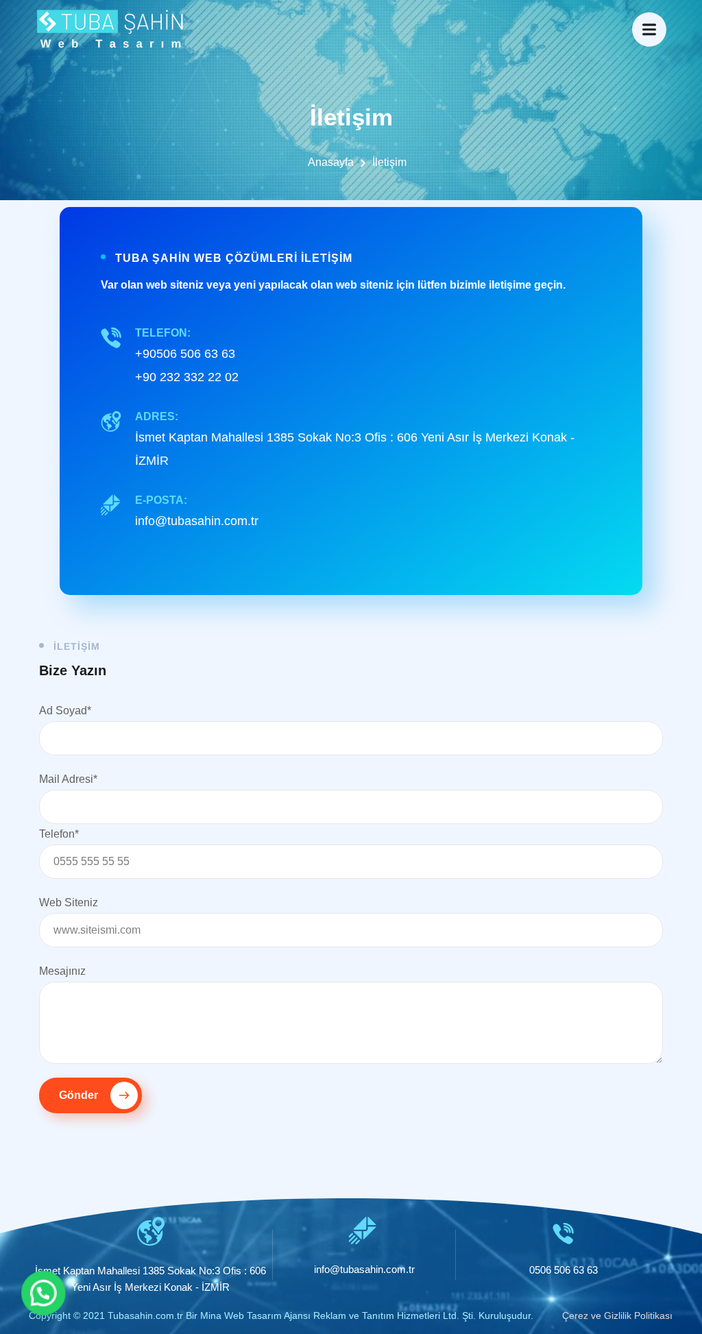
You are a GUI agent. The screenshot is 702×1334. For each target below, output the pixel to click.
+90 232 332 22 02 (187, 377)
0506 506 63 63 (563, 1270)
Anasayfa (331, 162)
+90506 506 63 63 (185, 354)
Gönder (80, 1095)
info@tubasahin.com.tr (196, 521)
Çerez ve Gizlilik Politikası (617, 1315)
